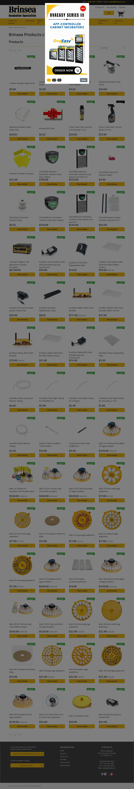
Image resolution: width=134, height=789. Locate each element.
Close (83, 80)
